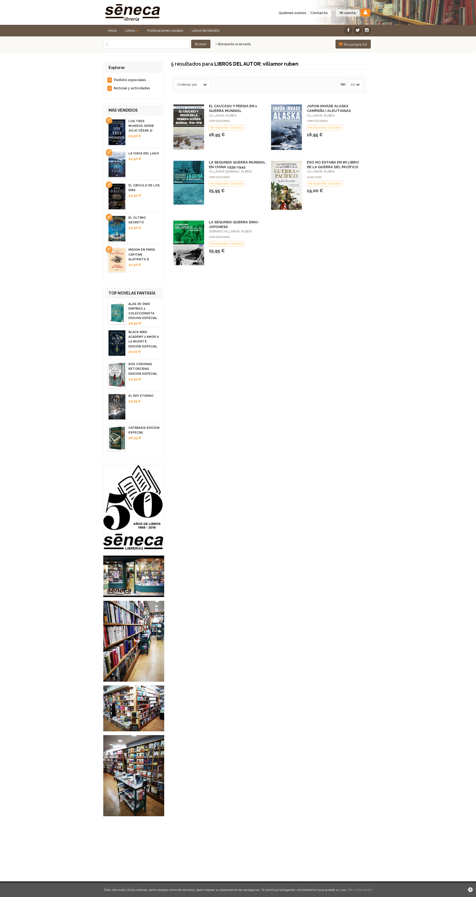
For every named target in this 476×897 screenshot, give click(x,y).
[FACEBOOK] (348, 30)
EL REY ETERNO (140, 396)
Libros (130, 30)
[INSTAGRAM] (367, 30)
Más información (360, 890)
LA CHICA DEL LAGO (143, 153)
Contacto (319, 13)
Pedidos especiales (130, 80)
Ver (343, 84)
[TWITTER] (357, 30)
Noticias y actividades (132, 88)
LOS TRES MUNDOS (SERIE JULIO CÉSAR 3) (141, 125)
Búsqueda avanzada (234, 44)
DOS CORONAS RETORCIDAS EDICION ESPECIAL (142, 368)
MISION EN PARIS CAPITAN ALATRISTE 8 (141, 254)
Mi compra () (355, 44)
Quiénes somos (292, 13)
